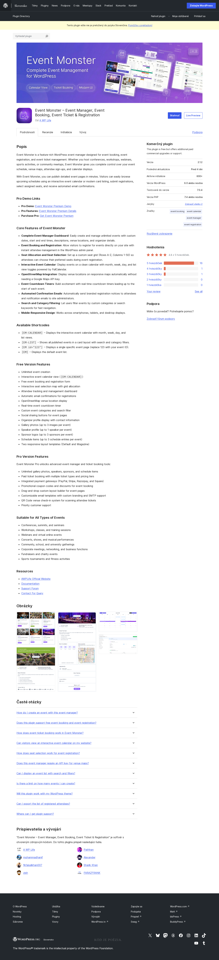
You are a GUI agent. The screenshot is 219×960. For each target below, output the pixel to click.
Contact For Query (32, 593)
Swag (135, 921)
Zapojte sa (136, 906)
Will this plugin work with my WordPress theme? (45, 793)
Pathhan (89, 849)
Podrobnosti (27, 132)
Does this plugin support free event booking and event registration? (56, 722)
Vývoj (82, 132)
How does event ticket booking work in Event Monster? (50, 732)
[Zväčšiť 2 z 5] (50, 651)
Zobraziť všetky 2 (193, 204)
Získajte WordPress (201, 5)
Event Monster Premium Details (57, 211)
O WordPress (20, 906)
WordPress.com (180, 906)
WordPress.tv (99, 921)
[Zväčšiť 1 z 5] (50, 616)
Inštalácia (66, 132)
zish (25, 872)
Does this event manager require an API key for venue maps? (53, 763)
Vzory (55, 921)
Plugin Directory (21, 16)
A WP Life (45, 120)
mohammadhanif (33, 857)
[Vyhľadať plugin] (47, 36)
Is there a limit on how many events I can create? (46, 783)
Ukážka (56, 906)
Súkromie (18, 921)
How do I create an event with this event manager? (47, 712)
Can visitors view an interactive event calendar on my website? (54, 743)
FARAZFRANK (92, 872)
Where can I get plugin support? (35, 813)
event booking (177, 211)
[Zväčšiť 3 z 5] (91, 616)
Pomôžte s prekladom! (140, 25)
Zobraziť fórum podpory (161, 318)
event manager (194, 218)
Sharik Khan (91, 865)
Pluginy (56, 916)
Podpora (197, 132)
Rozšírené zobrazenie (159, 233)
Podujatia (136, 911)
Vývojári (95, 916)
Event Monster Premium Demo (53, 206)
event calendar (194, 211)
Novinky (17, 911)
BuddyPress (178, 921)
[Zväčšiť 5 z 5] (133, 638)
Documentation (30, 583)
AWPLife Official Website (36, 578)
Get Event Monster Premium (56, 215)
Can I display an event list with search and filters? (46, 773)
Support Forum (30, 588)
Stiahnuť (174, 115)
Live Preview (193, 115)
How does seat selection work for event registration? (48, 753)
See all (198, 291)
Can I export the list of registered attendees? (43, 803)
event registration (192, 224)
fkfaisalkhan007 (32, 865)
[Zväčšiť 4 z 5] (133, 616)
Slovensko (48, 939)
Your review (153, 291)
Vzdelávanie (98, 906)
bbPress (176, 916)
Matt (174, 911)
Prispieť (136, 916)
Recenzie (47, 132)
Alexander (89, 857)
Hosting (17, 916)
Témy (55, 911)
